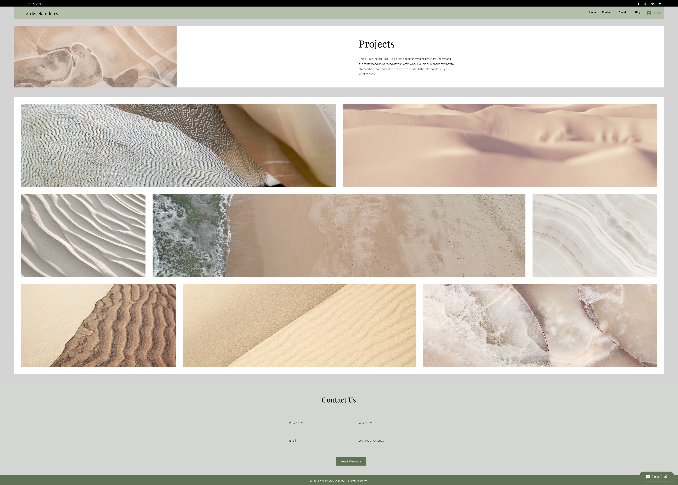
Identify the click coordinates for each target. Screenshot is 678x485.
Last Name (365, 422)
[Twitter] (652, 4)
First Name (296, 422)
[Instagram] (645, 4)
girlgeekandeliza (43, 13)
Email (292, 440)
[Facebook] (638, 4)
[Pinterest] (659, 4)
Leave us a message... (371, 440)
